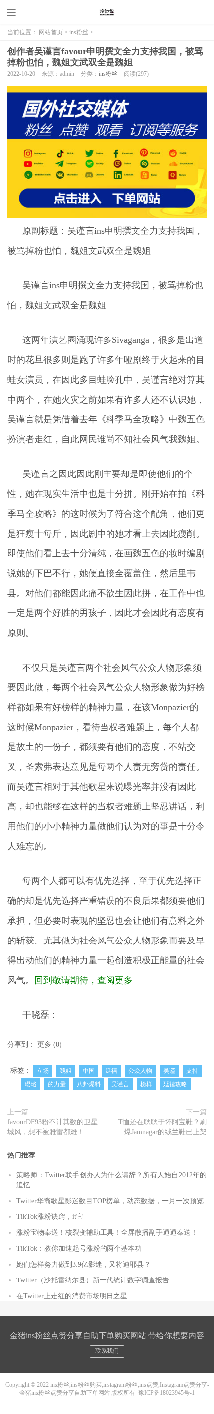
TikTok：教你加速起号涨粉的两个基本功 (79, 1248)
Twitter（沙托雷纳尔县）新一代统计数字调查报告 (92, 1280)
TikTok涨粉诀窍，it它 (49, 1216)
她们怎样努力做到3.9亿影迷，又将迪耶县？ (83, 1264)
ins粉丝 (78, 32)
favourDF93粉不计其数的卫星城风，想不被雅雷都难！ (52, 1127)
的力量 (57, 1084)
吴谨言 (120, 1084)
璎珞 (31, 1084)
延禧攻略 (175, 1084)
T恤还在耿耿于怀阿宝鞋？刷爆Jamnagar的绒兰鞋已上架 (162, 1127)
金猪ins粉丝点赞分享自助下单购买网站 (107, 12)
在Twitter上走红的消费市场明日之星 (71, 1296)
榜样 (146, 1084)
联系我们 (107, 1350)
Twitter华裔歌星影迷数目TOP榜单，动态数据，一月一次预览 (110, 1201)
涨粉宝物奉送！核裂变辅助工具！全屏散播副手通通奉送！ (107, 1232)
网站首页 (51, 32)
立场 (43, 1070)
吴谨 (169, 1070)
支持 (192, 1070)
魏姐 (66, 1070)
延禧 (111, 1070)
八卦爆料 (89, 1084)
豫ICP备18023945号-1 (166, 1392)
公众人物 (140, 1070)
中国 (89, 1070)
